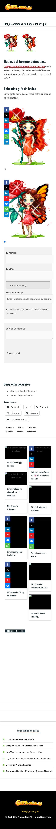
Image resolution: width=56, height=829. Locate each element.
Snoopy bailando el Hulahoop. (38, 615)
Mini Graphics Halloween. (12, 507)
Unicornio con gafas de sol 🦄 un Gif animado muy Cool (40, 475)
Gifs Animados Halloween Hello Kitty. (39, 586)
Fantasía (10, 427)
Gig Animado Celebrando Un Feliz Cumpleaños (28, 758)
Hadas (21, 427)
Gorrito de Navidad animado (19, 765)
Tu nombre (11, 253)
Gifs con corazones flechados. (14, 553)
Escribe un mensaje (15, 328)
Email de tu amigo (18, 285)
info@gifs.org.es (30, 811)
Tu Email (10, 269)
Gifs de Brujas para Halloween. (38, 508)
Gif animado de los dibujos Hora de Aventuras (14, 492)
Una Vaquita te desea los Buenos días (24, 752)
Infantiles (32, 427)
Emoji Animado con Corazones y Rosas (24, 746)
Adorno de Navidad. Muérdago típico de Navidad (29, 771)
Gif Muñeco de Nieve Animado (20, 739)
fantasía (9, 432)
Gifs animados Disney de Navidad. (15, 594)
